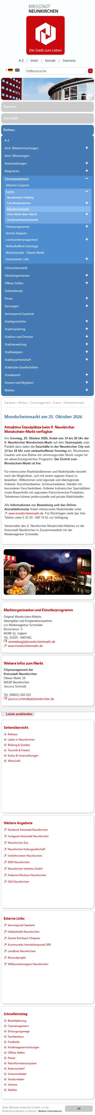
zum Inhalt (10, 118)
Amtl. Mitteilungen (17, 156)
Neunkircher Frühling (20, 198)
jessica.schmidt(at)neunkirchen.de (31, 699)
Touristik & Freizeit (19, 750)
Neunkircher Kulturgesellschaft (26, 849)
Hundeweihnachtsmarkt (22, 220)
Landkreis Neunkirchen (22, 951)
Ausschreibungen (16, 163)
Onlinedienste (14, 291)
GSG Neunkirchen (18, 881)
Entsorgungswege (19, 1031)
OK (79, 1108)
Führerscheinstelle (16, 268)
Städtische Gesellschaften (21, 367)
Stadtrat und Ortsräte (19, 337)
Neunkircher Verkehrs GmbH (25, 868)
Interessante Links (17, 259)
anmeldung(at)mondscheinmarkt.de (31, 641)
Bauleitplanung (17, 1020)
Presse (9, 299)
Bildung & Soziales (19, 745)
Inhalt (34, 61)
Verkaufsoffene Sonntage (22, 246)
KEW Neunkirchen (19, 862)
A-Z (21, 61)
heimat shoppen (16, 233)
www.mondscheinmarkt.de (26, 513)
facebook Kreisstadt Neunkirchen (28, 829)
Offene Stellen (14, 283)
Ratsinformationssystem (22, 1063)
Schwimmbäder (17, 1074)
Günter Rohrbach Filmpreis (24, 938)
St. (15, 633)
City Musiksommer (19, 203)
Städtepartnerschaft (18, 360)
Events (10, 192)
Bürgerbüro (12, 171)
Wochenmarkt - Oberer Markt (25, 253)
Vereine (12, 1084)
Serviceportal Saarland (19, 314)
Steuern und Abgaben (19, 383)
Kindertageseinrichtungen (23, 1047)
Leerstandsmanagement (22, 240)
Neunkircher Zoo (18, 842)
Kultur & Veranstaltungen (23, 755)
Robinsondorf (16, 1068)
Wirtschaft (14, 761)
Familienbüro (16, 1036)
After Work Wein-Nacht (22, 214)
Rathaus (9, 130)
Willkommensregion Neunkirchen (28, 964)
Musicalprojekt (17, 957)
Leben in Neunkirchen (21, 739)
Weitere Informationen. (50, 1111)
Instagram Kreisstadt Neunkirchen (28, 836)
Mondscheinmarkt (18, 209)
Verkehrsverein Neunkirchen (25, 855)
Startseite (69, 61)
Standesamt (13, 375)
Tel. (6, 637)
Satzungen (12, 306)
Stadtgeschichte (15, 321)
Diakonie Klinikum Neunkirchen (27, 875)
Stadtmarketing (15, 329)
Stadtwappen (14, 352)
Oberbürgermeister (17, 276)
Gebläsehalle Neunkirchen (23, 931)
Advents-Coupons (17, 185)
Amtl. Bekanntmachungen (21, 148)
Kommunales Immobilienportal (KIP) (29, 944)
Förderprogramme (18, 227)
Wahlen (10, 390)
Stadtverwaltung (16, 344)
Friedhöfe (13, 1042)
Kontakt (50, 61)
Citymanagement (17, 179)
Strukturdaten (16, 1079)
